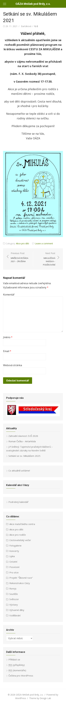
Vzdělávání (14, 615)
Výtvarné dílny (16, 610)
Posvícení (14, 567)
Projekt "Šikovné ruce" (21, 577)
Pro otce (14, 572)
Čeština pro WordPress (20, 675)
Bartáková (26, 26)
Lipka (12, 556)
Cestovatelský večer (20, 540)
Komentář (9, 294)
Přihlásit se (14, 659)
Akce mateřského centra (22, 524)
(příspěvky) (16, 664)
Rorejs (12, 588)
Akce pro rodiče (17, 534)
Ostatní (13, 561)
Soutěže (13, 593)
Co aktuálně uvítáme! (19, 470)
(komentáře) (17, 670)
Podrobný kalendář (18, 501)
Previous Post (19, 257)
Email (7, 351)
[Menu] (5, 4)
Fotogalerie (15, 545)
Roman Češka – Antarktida (22, 441)
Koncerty (14, 550)
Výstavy (13, 604)
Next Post (49, 259)
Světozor (14, 599)
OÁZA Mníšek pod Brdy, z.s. (33, 3)
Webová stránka (12, 365)
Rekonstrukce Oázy (19, 583)
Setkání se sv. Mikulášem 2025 (24, 455)
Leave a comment (44, 243)
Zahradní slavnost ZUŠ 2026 (23, 435)
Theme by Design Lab (40, 698)
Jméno (7, 337)
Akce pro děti (22, 243)
